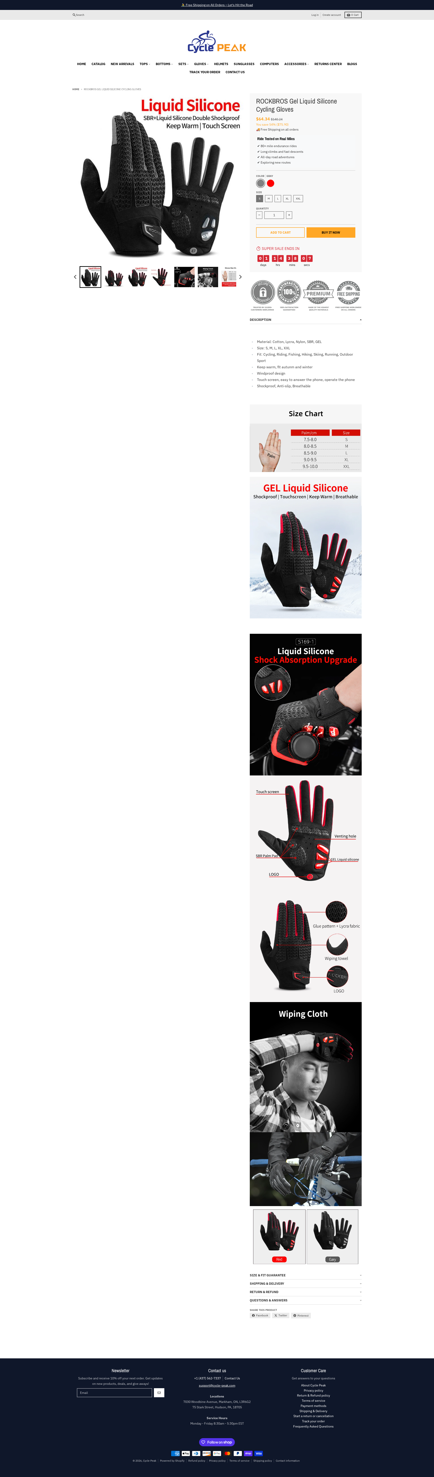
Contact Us (232, 1378)
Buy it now (331, 232)
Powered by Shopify (172, 1460)
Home (75, 89)
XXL (298, 198)
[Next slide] (240, 277)
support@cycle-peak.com (217, 1385)
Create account (332, 14)
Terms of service (239, 1460)
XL (287, 198)
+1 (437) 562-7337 (207, 1378)
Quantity (262, 208)
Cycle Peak (149, 1460)
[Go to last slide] (75, 277)
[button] (90, 277)
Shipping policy (262, 1460)
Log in (315, 14)
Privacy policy (217, 1460)
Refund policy (196, 1460)
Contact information (288, 1460)
